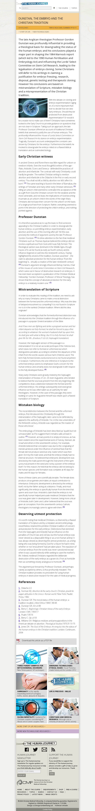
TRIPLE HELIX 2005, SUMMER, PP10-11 (62, 28)
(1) (25, 183)
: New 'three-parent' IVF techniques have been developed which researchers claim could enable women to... (30, 671)
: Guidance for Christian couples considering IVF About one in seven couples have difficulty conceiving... (31, 720)
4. (19, 605)
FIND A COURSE (71, 789)
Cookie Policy (47, 809)
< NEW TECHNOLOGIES (40, 32)
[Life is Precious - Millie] (63, 689)
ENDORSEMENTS (49, 789)
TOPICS (74, 8)
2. (19, 591)
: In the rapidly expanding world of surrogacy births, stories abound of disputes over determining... (31, 694)
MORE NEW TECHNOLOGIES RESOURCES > (34, 731)
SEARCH (41, 792)
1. (19, 588)
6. (19, 614)
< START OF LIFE (24, 32)
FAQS (62, 792)
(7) (26, 436)
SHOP (61, 789)
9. (19, 626)
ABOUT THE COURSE (32, 789)
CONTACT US (52, 792)
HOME (19, 789)
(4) (20, 264)
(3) (35, 237)
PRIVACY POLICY (23, 794)
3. (19, 600)
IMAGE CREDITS (51, 794)
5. (19, 608)
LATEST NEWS (37, 794)
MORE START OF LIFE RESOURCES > (31, 726)
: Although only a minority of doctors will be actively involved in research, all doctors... (62, 720)
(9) (64, 561)
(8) (64, 507)
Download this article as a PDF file (37, 640)
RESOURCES (21, 792)
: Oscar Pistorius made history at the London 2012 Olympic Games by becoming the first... (62, 670)
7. (19, 617)
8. (19, 620)
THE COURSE (63, 8)
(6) (45, 369)
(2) (74, 186)
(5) (50, 282)
